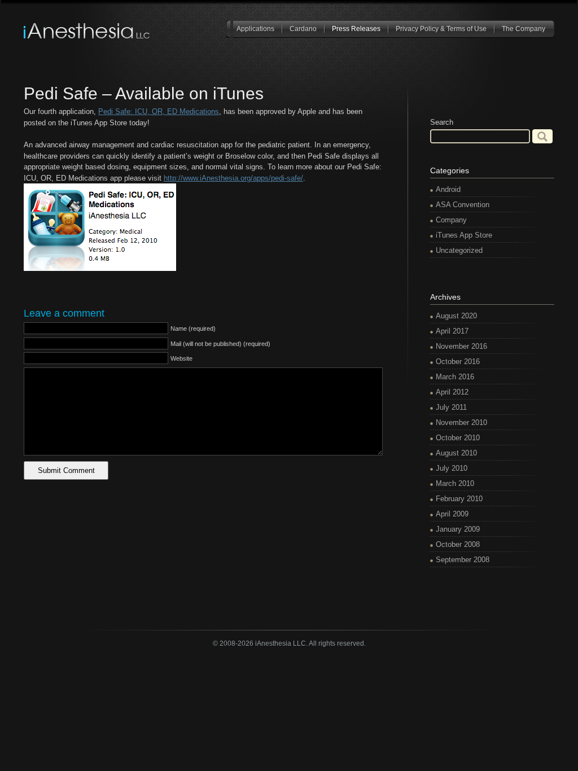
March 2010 (455, 483)
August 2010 (456, 453)
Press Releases (356, 29)
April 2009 (452, 514)
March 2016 (455, 377)
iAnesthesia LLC (87, 31)
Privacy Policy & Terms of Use (441, 29)
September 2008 (462, 559)
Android (448, 189)
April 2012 (452, 392)
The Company (523, 29)
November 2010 (461, 422)
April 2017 (452, 331)
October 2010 (458, 437)
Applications (255, 29)
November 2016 (461, 346)
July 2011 (451, 407)
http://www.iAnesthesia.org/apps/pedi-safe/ (233, 178)
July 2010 (451, 468)
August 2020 (456, 316)
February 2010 (459, 498)
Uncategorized (459, 250)
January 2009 (458, 529)
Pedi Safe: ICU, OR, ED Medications (158, 111)
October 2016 (458, 361)
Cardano (303, 29)
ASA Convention (462, 204)
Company (451, 220)
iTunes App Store (464, 235)
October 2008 (458, 544)
